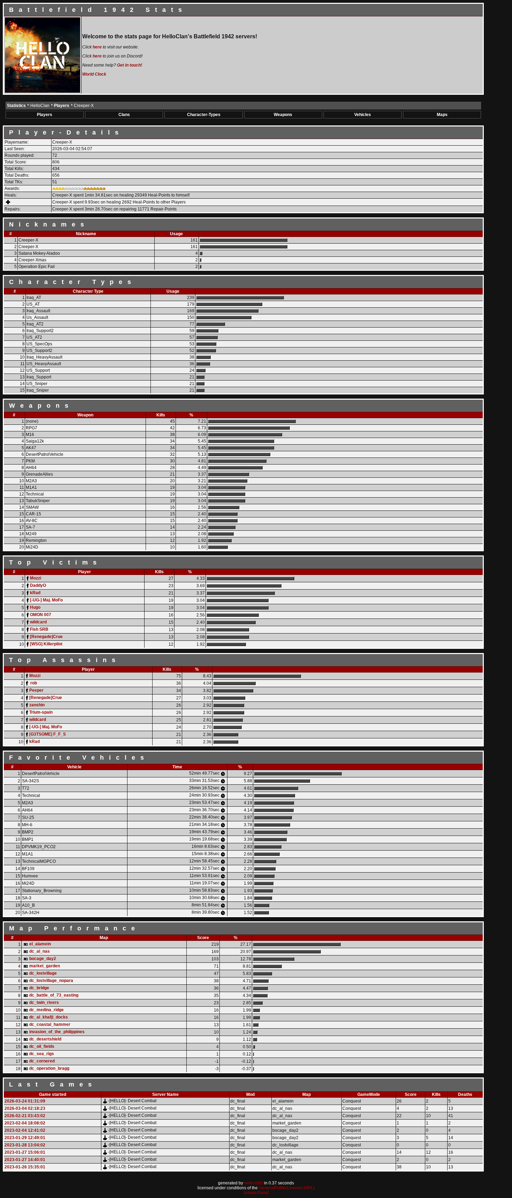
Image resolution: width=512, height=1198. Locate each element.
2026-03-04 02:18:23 (25, 1108)
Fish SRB (39, 629)
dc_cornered (42, 1061)
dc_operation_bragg (49, 1068)
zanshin (37, 704)
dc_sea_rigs (41, 1053)
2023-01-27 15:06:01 (25, 1152)
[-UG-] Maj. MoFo (46, 600)
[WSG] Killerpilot (46, 644)
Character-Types (203, 114)
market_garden (44, 965)
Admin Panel (256, 1192)
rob (33, 683)
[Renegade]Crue (46, 636)
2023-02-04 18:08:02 (25, 1123)
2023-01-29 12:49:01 (25, 1137)
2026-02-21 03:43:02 (25, 1115)
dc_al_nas (39, 951)
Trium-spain (41, 712)
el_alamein (40, 944)
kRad (35, 592)
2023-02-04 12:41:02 (25, 1130)
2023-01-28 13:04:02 (25, 1145)
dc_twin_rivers (44, 1002)
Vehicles (362, 114)
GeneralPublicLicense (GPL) (287, 1187)
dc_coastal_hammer (49, 1024)
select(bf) (253, 1183)
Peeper (36, 690)
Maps (442, 114)
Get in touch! (129, 65)
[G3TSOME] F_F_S (47, 734)
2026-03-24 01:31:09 (25, 1101)
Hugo (35, 607)
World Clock (94, 74)
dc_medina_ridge (46, 1009)
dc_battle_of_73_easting (53, 995)
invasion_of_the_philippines (57, 1031)
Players (62, 105)
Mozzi (35, 578)
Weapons (283, 114)
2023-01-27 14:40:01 (25, 1159)
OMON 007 (40, 614)
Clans (124, 114)
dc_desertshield (45, 1039)
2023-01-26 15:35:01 (25, 1167)
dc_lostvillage (43, 973)
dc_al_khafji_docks (48, 1017)
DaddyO (38, 585)
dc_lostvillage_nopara (51, 980)
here (97, 47)
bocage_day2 (42, 958)
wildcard (38, 622)
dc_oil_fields (41, 1046)
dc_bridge (39, 987)
